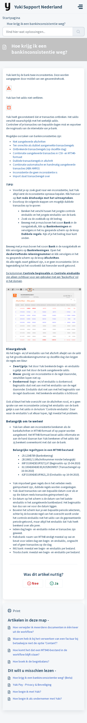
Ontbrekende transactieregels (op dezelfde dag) (39, 149)
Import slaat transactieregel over (31, 176)
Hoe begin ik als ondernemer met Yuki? (37, 698)
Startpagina (11, 18)
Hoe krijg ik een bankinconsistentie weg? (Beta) (42, 678)
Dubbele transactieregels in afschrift (33, 161)
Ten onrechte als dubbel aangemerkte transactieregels (43, 145)
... (29, 18)
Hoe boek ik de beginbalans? (31, 661)
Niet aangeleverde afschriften (29, 141)
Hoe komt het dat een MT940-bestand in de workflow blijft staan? (40, 652)
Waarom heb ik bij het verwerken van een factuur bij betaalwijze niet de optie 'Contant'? (45, 641)
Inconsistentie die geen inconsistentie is (35, 172)
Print (16, 611)
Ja (56, 583)
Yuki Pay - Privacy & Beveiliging (32, 685)
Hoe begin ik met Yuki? (27, 691)
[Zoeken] (78, 31)
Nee (35, 583)
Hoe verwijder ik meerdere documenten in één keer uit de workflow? (45, 629)
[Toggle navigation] (80, 7)
